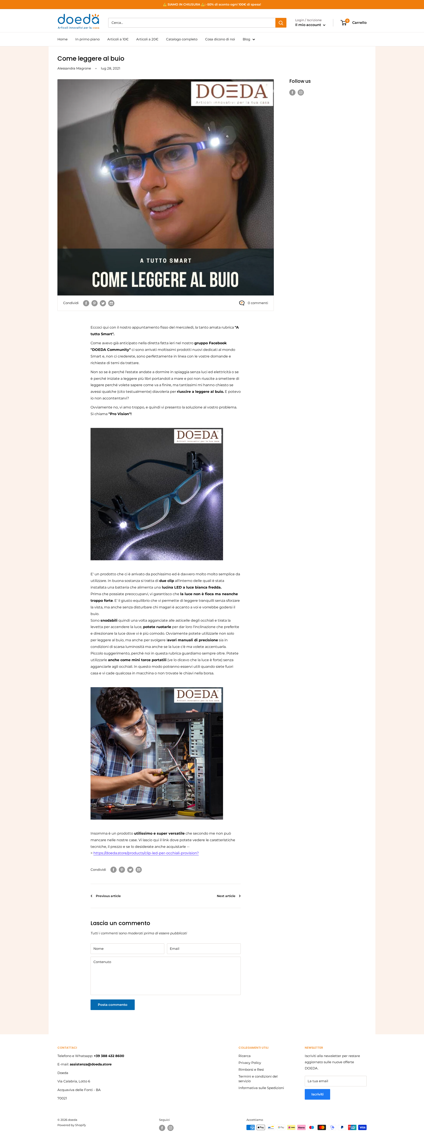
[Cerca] (280, 23)
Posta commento (112, 1005)
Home (62, 39)
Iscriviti (317, 1094)
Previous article (108, 896)
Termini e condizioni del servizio (258, 1078)
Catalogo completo (181, 39)
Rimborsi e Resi (251, 1069)
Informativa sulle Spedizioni (261, 1088)
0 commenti (258, 303)
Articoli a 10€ (118, 39)
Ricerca (244, 1056)
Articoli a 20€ (147, 39)
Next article (226, 896)
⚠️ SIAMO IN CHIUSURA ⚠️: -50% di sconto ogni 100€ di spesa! (212, 4)
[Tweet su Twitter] (103, 303)
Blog (246, 39)
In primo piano (87, 39)
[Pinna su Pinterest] (94, 303)
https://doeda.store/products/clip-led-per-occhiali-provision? (146, 853)
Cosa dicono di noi (220, 39)
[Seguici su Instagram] (301, 92)
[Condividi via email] (111, 303)
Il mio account (308, 25)
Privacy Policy (249, 1063)
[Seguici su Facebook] (292, 92)
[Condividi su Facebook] (86, 303)
